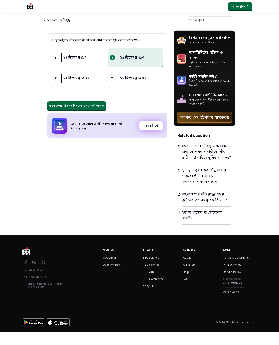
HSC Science (151, 264)
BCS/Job (148, 286)
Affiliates (189, 264)
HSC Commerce (153, 279)
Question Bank (112, 264)
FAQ (185, 279)
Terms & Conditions (236, 257)
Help (186, 272)
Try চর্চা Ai (151, 126)
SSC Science (151, 257)
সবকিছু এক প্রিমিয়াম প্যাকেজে (204, 117)
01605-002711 (36, 269)
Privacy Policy (232, 264)
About (187, 257)
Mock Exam (110, 257)
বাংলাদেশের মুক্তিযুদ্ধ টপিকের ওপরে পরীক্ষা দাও (76, 105)
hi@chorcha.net (37, 276)
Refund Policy (232, 272)
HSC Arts (149, 272)
